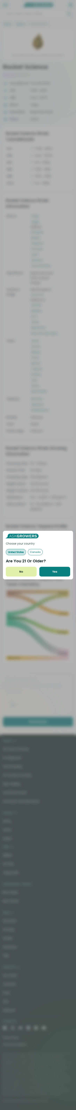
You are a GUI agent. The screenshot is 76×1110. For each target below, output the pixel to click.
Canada (35, 552)
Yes (54, 572)
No (21, 572)
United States (16, 552)
